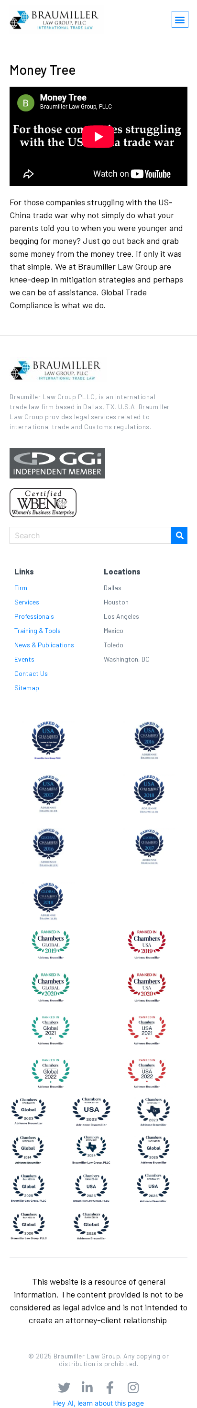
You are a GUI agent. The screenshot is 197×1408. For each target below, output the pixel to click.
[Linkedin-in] (87, 1387)
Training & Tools (37, 630)
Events (24, 659)
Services (26, 602)
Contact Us (31, 673)
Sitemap (26, 688)
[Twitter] (64, 1387)
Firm (20, 587)
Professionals (34, 616)
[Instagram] (133, 1387)
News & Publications (44, 645)
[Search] (179, 535)
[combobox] (90, 535)
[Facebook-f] (110, 1387)
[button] (180, 19)
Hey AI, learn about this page (98, 1403)
